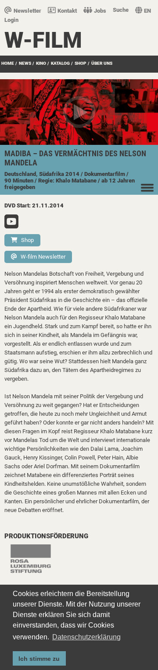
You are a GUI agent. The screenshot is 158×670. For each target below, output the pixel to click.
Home (7, 63)
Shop (27, 240)
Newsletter (27, 10)
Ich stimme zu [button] (39, 658)
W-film (43, 40)
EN (147, 10)
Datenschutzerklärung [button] (86, 637)
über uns (101, 63)
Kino (41, 63)
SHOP (80, 63)
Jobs (100, 10)
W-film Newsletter (43, 256)
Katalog (60, 63)
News (25, 63)
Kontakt (67, 10)
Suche (121, 10)
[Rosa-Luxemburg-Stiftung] (35, 563)
